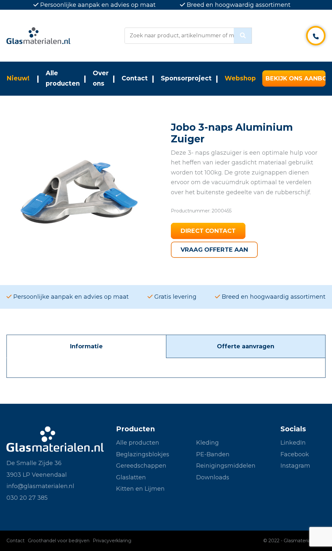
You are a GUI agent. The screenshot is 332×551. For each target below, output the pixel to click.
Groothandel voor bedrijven (58, 541)
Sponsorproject (186, 78)
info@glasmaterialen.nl (40, 486)
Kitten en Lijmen (140, 488)
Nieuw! (18, 78)
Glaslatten (131, 477)
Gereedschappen (141, 465)
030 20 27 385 (27, 497)
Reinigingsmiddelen (225, 465)
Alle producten (63, 78)
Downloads (212, 477)
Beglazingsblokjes (142, 454)
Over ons (101, 78)
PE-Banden (213, 454)
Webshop (240, 78)
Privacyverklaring (112, 541)
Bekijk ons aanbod (296, 78)
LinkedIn (293, 442)
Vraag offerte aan (214, 249)
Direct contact (208, 230)
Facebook (294, 454)
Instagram (295, 465)
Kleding (207, 442)
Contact (135, 78)
